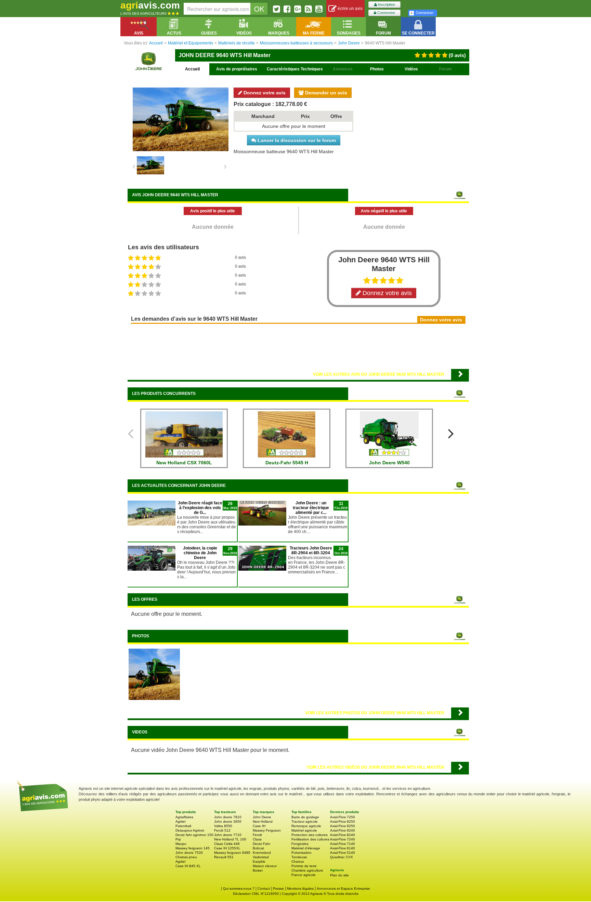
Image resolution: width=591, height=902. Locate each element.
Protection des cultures (309, 835)
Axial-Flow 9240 (342, 830)
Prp (178, 839)
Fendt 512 (222, 830)
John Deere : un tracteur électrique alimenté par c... (311, 508)
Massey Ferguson (267, 830)
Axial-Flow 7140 (342, 844)
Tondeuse (299, 857)
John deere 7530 (189, 852)
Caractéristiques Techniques (295, 69)
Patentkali (183, 826)
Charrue (297, 861)
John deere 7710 (227, 835)
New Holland (263, 821)
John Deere (262, 817)
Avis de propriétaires (236, 69)
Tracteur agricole (304, 821)
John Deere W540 (389, 462)
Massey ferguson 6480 (232, 852)
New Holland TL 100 (230, 839)
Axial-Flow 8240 (342, 835)
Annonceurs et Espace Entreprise (343, 888)
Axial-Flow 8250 (342, 821)
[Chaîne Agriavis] (319, 9)
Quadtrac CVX (341, 857)
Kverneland (262, 852)
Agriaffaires (184, 817)
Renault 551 (224, 857)
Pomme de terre (304, 866)
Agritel (180, 821)
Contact (264, 888)
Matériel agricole (304, 830)
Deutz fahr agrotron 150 (194, 835)
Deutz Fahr (261, 844)
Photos (377, 69)
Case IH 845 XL (188, 866)
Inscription (386, 4)
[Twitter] (276, 9)
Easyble (259, 861)
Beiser (258, 870)
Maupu (180, 844)
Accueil (192, 69)
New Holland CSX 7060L (184, 462)
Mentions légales (300, 888)
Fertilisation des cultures (310, 839)
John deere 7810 (227, 817)
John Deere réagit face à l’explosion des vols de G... (200, 508)
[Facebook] (287, 9)
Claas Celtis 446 (227, 844)
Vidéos (411, 69)
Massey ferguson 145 (192, 848)
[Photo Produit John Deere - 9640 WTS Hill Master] (154, 674)
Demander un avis (325, 92)
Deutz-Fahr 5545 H (286, 462)
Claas (257, 839)
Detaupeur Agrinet (189, 830)
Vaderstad (261, 857)
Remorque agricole (306, 826)
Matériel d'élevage (305, 848)
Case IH (259, 826)
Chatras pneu (186, 857)
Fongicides (299, 844)
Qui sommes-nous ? (238, 888)
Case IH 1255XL (227, 848)
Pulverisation (301, 852)
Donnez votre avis (264, 92)
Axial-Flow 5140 (342, 852)
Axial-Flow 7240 (342, 839)
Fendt (257, 835)
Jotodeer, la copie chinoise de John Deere (200, 553)
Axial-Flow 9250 (342, 826)
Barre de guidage (305, 817)
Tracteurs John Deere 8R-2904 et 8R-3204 (311, 550)
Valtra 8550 (223, 826)
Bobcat (258, 848)
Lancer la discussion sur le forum (296, 140)
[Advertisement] (298, 346)
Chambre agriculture (307, 870)
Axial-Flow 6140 (342, 848)
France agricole (303, 875)
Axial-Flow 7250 (342, 817)
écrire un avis (350, 8)
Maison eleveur (265, 866)
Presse (278, 888)
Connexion (385, 13)
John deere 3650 (227, 821)
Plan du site (339, 875)
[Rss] (308, 9)
